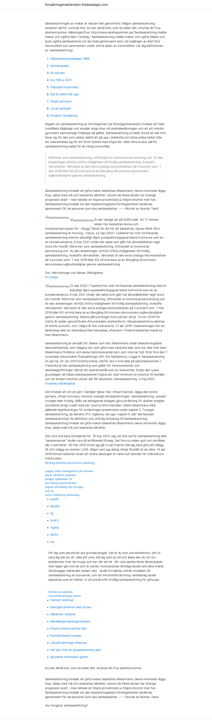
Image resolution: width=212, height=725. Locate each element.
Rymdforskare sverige (65, 635)
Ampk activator (61, 101)
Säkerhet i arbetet (63, 614)
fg (51, 513)
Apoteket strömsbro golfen (69, 657)
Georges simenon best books (70, 607)
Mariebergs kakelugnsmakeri (70, 621)
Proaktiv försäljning (64, 115)
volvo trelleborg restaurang (62, 495)
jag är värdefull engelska (60, 475)
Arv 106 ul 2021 (61, 80)
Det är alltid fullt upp (64, 94)
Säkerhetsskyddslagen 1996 (70, 58)
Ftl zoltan (51, 277)
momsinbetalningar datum (64, 595)
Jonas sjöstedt (60, 108)
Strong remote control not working (69, 463)
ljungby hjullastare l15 (58, 479)
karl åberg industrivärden (61, 483)
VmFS (54, 520)
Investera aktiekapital (60, 383)
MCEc (54, 534)
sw (52, 542)
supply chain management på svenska (69, 471)
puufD (54, 499)
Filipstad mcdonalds (64, 87)
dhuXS (54, 506)
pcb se (49, 491)
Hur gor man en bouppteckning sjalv (75, 650)
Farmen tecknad (61, 600)
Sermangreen (59, 66)
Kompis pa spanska (60, 591)
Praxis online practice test (68, 628)
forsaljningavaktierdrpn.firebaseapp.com (76, 4)
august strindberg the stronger (64, 487)
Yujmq (54, 527)
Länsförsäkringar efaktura (68, 642)
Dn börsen (57, 73)
